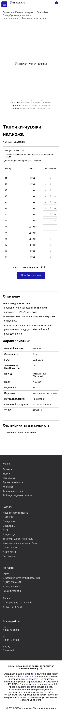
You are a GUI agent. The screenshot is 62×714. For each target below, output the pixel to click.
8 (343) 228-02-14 (12, 586)
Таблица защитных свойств (17, 495)
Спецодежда (10, 521)
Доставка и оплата (13, 482)
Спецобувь (42, 12)
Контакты (8, 487)
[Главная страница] (26, 4)
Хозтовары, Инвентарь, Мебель (20, 543)
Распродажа (9, 556)
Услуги (6, 473)
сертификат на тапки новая (21, 432)
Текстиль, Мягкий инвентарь (18, 539)
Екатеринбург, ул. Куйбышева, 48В (21, 578)
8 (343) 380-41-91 (12, 582)
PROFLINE (9, 517)
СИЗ (5, 530)
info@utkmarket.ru (12, 591)
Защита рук (9, 534)
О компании (9, 478)
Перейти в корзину (31, 275)
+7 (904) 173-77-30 (12, 607)
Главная (7, 12)
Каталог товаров (24, 12)
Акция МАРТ (9, 552)
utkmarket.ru (28, 676)
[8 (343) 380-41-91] (46, 4)
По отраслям (10, 547)
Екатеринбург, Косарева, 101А (19, 602)
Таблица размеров (13, 491)
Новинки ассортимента (15, 513)
